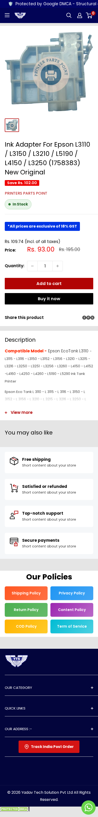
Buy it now (49, 299)
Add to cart (49, 283)
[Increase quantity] (58, 266)
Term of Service (72, 626)
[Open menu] (7, 15)
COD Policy (26, 626)
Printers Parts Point (26, 193)
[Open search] (69, 15)
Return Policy (26, 609)
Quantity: (14, 266)
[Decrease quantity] (32, 266)
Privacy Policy (72, 593)
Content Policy (72, 609)
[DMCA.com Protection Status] (15, 810)
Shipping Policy (26, 593)
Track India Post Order (52, 746)
